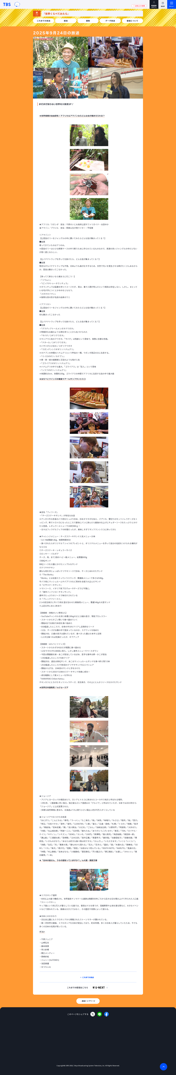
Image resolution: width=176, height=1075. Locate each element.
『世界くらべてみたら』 (56, 13)
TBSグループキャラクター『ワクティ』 (17, 4)
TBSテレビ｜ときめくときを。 (7, 4)
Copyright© (61, 1065)
